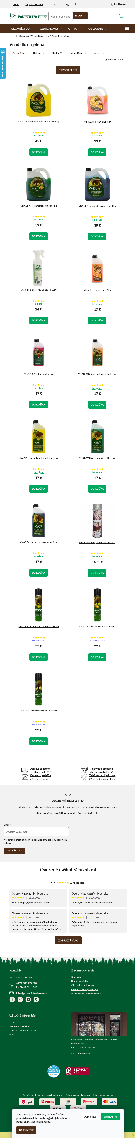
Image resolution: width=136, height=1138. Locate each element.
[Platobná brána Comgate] (89, 1101)
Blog (11, 1034)
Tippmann (86, 1094)
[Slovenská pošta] (68, 1101)
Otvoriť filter (68, 70)
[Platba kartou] (109, 1101)
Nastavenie (26, 1130)
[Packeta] (47, 1101)
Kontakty (76, 976)
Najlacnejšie (39, 53)
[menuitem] (21, 28)
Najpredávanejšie (78, 53)
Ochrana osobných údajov (84, 989)
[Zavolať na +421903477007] (71, 3)
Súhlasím (110, 1116)
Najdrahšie (57, 53)
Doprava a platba (34, 4)
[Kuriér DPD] (26, 1101)
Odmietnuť (90, 1116)
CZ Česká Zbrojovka (33, 1094)
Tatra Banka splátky (103, 1094)
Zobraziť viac (68, 940)
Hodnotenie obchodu (68, 869)
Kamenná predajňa (19, 1026)
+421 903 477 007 (26, 983)
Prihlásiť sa (14, 850)
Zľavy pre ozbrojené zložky (22, 1030)
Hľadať (80, 15)
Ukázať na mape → (82, 1053)
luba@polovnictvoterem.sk (31, 993)
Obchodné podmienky (82, 985)
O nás (16, 4)
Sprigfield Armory (55, 1094)
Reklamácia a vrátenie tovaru (86, 993)
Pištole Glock (72, 1094)
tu (49, 1121)
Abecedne (99, 53)
